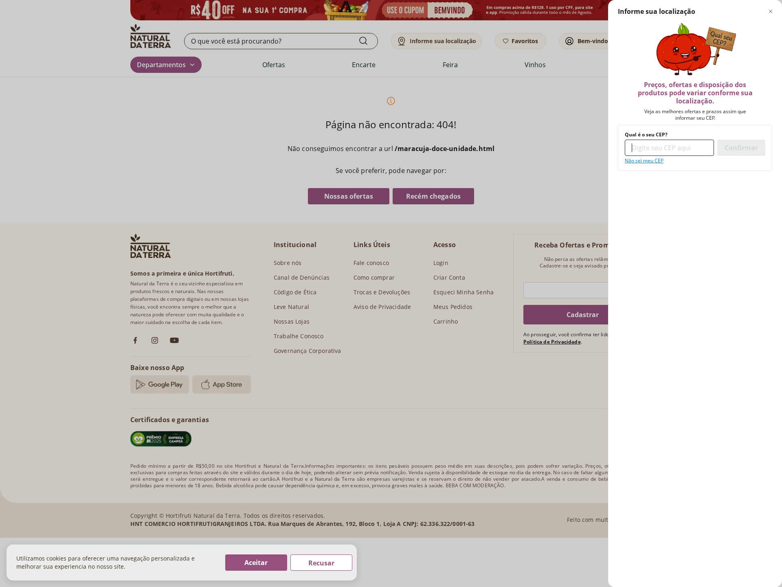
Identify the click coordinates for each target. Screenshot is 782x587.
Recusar (321, 563)
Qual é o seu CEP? (646, 134)
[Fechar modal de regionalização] (770, 11)
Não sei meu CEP (644, 161)
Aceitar (256, 562)
